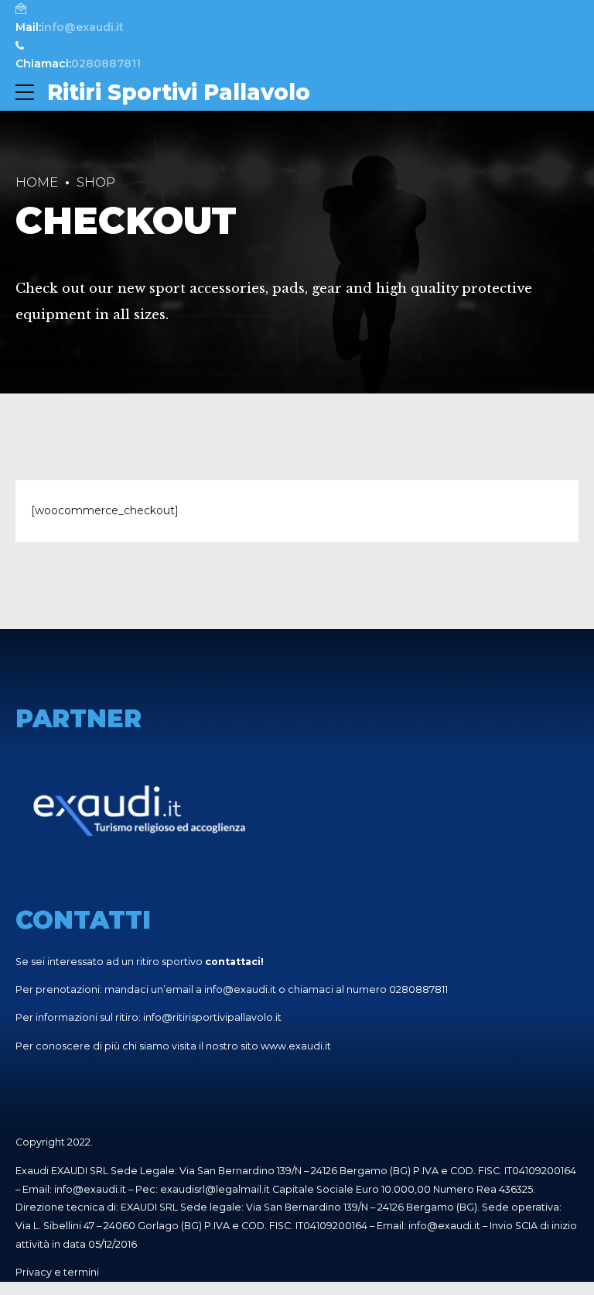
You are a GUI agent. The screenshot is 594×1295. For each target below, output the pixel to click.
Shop (96, 182)
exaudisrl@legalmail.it (215, 1189)
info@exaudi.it (240, 989)
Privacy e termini (57, 1272)
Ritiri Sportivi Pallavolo (178, 92)
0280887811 (418, 989)
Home (36, 182)
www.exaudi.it (296, 1046)
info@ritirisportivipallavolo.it (212, 1017)
